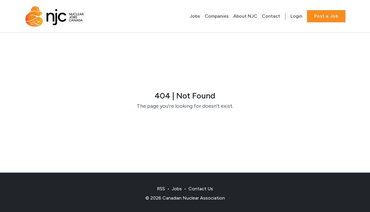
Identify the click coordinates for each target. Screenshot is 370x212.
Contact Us (200, 188)
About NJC (245, 16)
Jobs (195, 16)
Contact (271, 16)
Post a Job (326, 16)
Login (296, 16)
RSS (161, 188)
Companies (217, 16)
